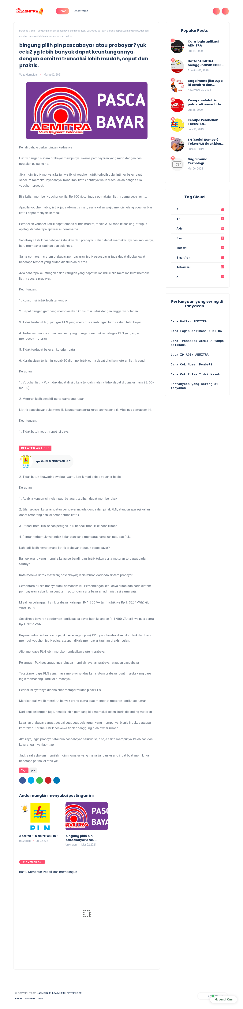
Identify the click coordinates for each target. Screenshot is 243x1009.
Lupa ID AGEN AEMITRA (190, 355)
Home (62, 11)
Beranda (23, 30)
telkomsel (199, 267)
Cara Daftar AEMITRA (189, 321)
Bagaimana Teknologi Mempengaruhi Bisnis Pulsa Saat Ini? (205, 161)
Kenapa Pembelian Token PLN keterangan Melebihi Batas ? (205, 122)
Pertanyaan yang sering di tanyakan (194, 386)
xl (199, 276)
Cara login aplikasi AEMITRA (203, 44)
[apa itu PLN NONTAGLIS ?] (26, 461)
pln (33, 30)
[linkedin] (56, 780)
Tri (199, 219)
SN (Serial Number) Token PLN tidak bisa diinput (204, 142)
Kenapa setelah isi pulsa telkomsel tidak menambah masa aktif (205, 103)
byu (199, 238)
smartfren (199, 257)
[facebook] (181, 11)
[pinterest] (48, 780)
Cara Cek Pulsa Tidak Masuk (195, 374)
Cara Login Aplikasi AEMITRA (196, 331)
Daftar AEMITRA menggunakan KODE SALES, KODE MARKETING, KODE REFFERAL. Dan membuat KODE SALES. (206, 63)
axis (199, 228)
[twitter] (187, 11)
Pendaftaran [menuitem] (80, 11)
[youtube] (205, 11)
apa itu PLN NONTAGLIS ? (53, 461)
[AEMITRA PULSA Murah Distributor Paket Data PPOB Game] (29, 11)
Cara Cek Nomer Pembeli (192, 364)
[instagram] (199, 11)
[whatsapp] (193, 11)
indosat (199, 248)
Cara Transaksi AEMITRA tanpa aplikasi (197, 343)
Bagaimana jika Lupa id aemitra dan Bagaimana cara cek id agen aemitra (205, 83)
